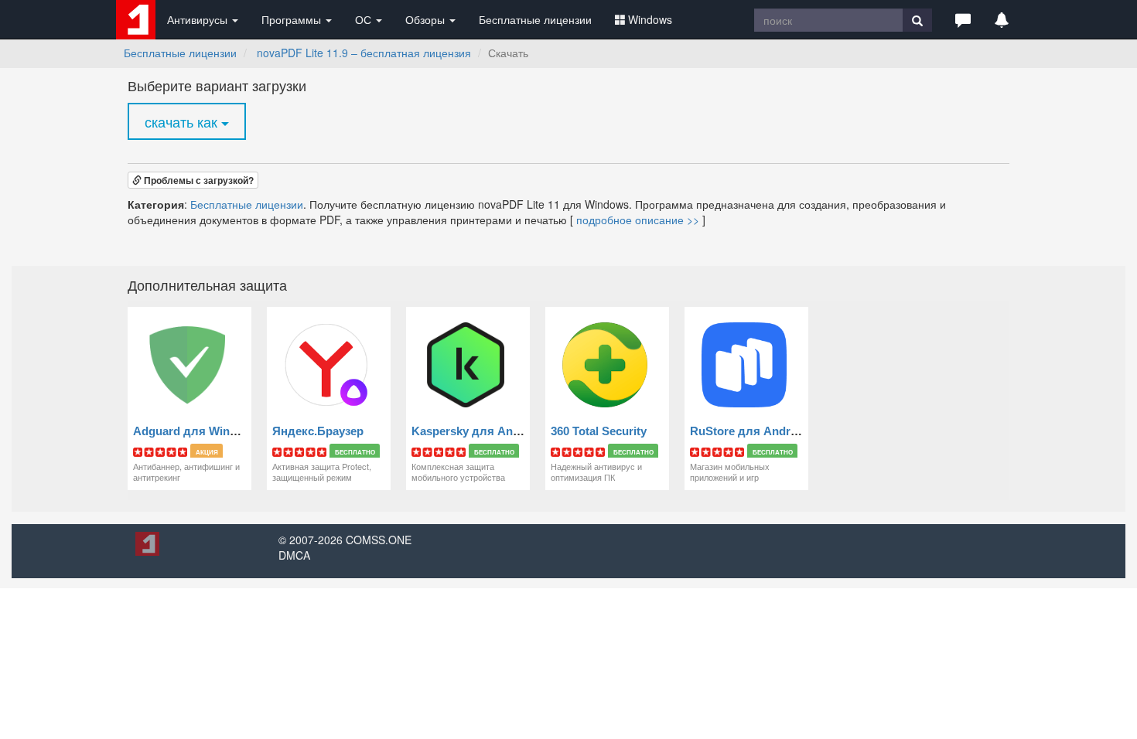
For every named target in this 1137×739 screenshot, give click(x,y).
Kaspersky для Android (476, 431)
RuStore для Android (749, 431)
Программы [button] (292, 19)
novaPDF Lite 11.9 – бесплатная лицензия (364, 52)
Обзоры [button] (426, 19)
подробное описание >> (637, 219)
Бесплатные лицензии (535, 19)
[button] (963, 19)
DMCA (294, 555)
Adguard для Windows (196, 431)
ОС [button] (364, 19)
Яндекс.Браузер (318, 431)
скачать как (183, 121)
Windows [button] (650, 19)
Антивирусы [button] (198, 19)
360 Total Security (599, 431)
